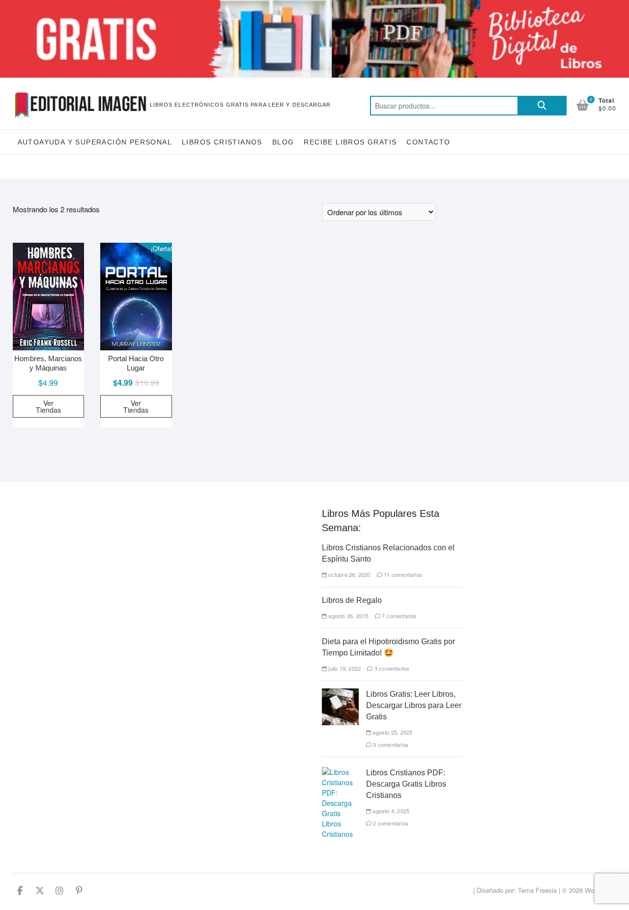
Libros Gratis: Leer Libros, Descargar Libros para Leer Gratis (413, 705)
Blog (283, 142)
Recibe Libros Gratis (350, 142)
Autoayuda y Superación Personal (95, 142)
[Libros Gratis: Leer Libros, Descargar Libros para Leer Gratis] (340, 693)
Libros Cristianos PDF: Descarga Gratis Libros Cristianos (406, 783)
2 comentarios (390, 823)
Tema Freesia (537, 890)
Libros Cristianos (222, 142)
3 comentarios (391, 668)
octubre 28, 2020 (348, 574)
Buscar (542, 105)
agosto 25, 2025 (391, 732)
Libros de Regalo (352, 600)
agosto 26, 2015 (347, 616)
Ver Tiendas (48, 406)
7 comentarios (398, 616)
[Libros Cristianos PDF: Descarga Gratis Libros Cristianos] (340, 772)
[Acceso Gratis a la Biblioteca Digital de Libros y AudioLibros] (314, 5)
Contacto (428, 142)
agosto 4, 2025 (390, 811)
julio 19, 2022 (344, 668)
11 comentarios (402, 574)
